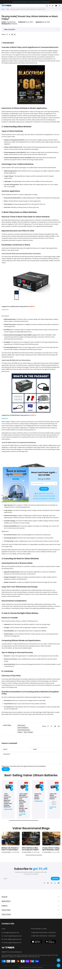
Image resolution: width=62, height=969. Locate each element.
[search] (47, 5)
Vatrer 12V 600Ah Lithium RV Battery (53, 796)
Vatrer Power (28, 967)
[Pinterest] (48, 883)
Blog (8, 9)
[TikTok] (55, 883)
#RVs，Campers (28, 732)
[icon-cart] (52, 5)
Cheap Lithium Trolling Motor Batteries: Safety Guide (10, 849)
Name (5, 749)
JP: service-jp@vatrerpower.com (11, 942)
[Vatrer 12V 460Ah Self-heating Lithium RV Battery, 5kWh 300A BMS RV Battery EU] (39, 786)
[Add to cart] (11, 789)
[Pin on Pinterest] (12, 34)
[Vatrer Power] (8, 948)
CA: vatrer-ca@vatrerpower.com (12, 936)
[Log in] (49, 5)
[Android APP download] (50, 941)
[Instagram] (51, 883)
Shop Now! (5, 310)
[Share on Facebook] (7, 34)
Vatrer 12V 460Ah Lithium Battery (37, 796)
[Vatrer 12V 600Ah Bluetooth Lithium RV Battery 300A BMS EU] (54, 786)
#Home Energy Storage (23, 730)
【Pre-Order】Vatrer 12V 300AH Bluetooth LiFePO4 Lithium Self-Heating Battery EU (8, 800)
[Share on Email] (15, 34)
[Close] (57, 468)
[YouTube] (58, 883)
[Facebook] (44, 883)
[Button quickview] (11, 786)
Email (35, 749)
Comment (6, 754)
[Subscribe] (55, 483)
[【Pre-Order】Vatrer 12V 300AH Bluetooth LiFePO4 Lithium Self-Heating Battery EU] (8, 786)
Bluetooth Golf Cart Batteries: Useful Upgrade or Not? (29, 849)
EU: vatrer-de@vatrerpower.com (11, 939)
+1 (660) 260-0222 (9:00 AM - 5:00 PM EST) (43, 932)
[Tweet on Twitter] (10, 34)
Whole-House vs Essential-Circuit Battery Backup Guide (50, 849)
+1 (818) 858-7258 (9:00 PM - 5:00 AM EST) (43, 936)
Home (3, 9)
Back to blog (7, 725)
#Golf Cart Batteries (23, 727)
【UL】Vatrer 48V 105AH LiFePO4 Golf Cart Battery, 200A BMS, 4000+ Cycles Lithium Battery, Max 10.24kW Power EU (23, 803)
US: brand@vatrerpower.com (10, 932)
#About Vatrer (21, 725)
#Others (20, 732)
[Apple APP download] (36, 941)
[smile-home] (58, 960)
